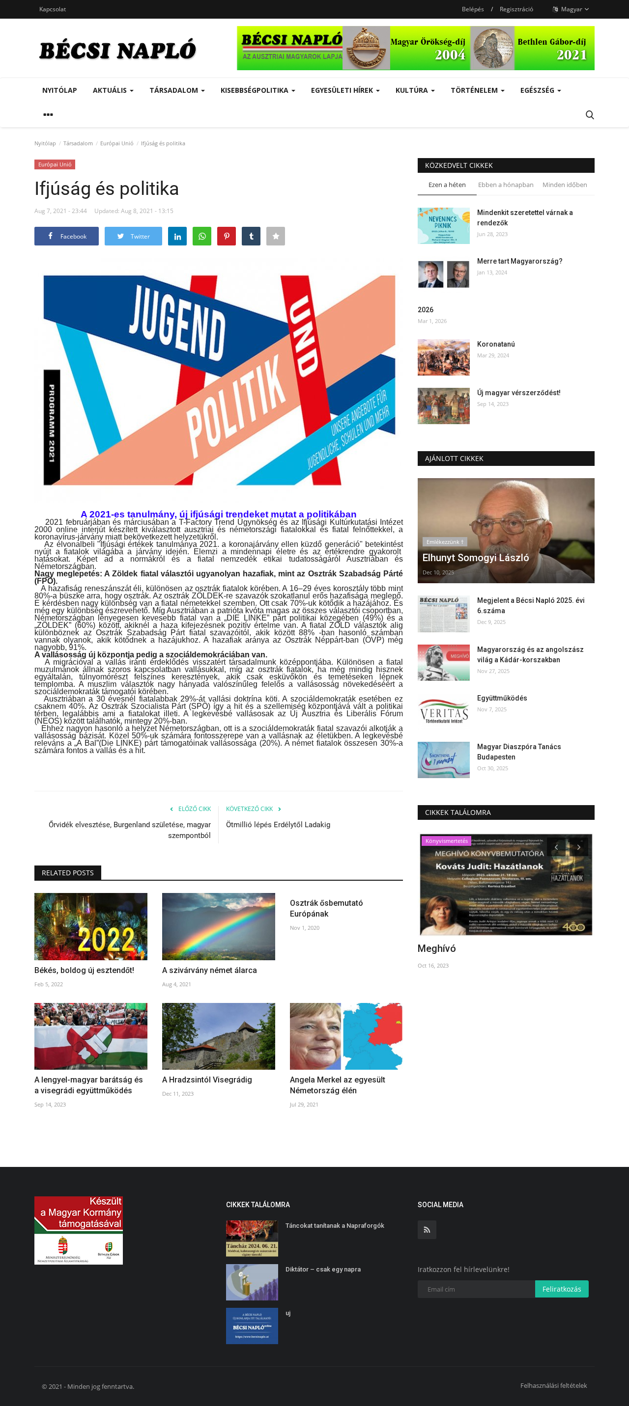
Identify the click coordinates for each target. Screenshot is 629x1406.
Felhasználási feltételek (553, 1385)
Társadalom (78, 143)
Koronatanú (496, 344)
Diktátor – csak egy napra (323, 1269)
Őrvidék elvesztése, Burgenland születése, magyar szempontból (130, 830)
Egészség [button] (538, 90)
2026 (425, 310)
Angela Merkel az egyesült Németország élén (337, 1085)
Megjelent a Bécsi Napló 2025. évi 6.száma (531, 605)
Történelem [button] (475, 90)
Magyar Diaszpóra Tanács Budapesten (519, 752)
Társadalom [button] (174, 90)
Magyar (571, 9)
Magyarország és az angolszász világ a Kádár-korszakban (530, 655)
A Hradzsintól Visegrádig (207, 1079)
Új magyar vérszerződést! (519, 393)
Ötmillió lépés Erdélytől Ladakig (278, 824)
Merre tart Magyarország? (520, 261)
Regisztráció (516, 9)
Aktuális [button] (111, 90)
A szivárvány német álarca (209, 970)
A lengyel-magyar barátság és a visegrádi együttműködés (88, 1085)
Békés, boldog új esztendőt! (84, 970)
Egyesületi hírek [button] (343, 90)
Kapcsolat (52, 9)
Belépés (473, 9)
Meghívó (437, 948)
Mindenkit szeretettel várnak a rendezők (525, 218)
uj (288, 1313)
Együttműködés (502, 698)
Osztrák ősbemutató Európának (326, 908)
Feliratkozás (562, 1289)
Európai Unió (117, 143)
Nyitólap (59, 90)
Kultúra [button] (413, 90)
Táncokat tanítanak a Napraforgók (335, 1225)
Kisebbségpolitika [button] (255, 90)
